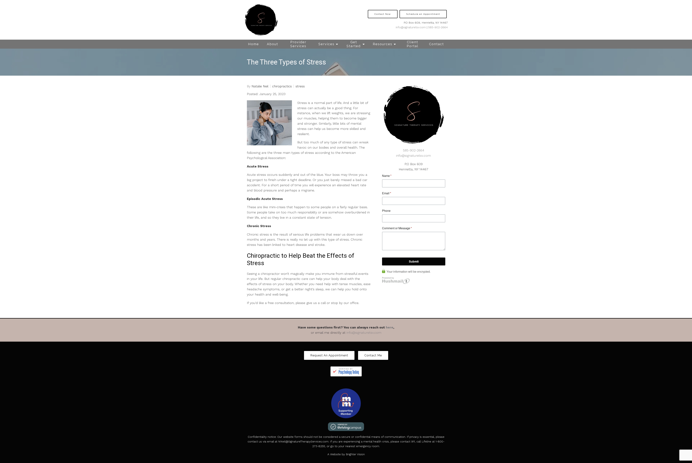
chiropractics (282, 86)
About (272, 44)
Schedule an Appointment (423, 14)
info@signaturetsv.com (411, 27)
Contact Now (382, 14)
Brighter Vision (355, 454)
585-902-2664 (438, 27)
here (389, 327)
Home (253, 44)
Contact (436, 44)
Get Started (354, 44)
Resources (382, 44)
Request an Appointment (329, 355)
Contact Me (373, 355)
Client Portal (412, 44)
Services (326, 44)
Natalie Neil (260, 86)
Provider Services (298, 44)
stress (300, 86)
